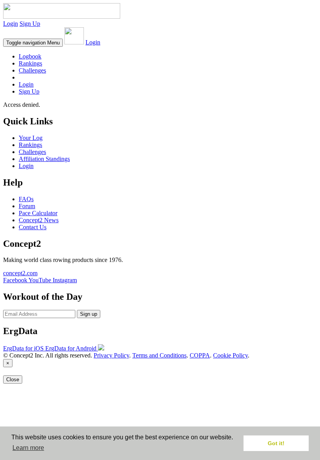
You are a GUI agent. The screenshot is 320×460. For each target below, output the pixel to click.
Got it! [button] (276, 443)
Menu (33, 43)
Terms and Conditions (159, 355)
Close (12, 379)
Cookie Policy (230, 355)
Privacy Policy (111, 355)
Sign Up (30, 23)
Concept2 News (39, 220)
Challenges (32, 70)
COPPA (200, 355)
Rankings (30, 63)
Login (10, 23)
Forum (27, 206)
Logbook (30, 56)
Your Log (31, 137)
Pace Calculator (38, 213)
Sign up (88, 314)
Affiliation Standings (44, 159)
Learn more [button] (28, 447)
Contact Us (32, 227)
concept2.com (20, 273)
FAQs (26, 199)
